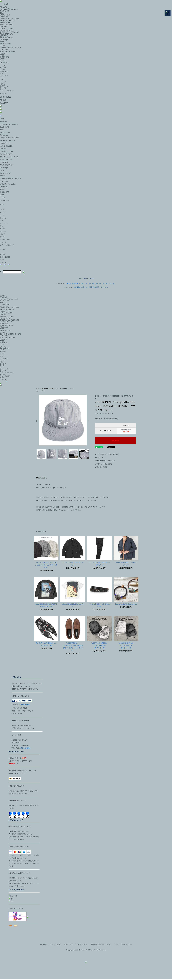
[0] (86, 266)
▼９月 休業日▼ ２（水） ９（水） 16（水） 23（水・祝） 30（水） (91, 283)
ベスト (2, 73)
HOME (5, 4)
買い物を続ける (101, 467)
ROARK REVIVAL (6, 34)
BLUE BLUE (4, 127)
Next (88, 421)
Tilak (1, 129)
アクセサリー (5, 87)
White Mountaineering (8, 51)
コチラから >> (76, 510)
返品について (100, 457)
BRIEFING (4, 49)
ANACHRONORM (6, 38)
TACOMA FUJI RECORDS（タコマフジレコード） (54, 388)
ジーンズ (3, 81)
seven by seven (5, 43)
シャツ (2, 69)
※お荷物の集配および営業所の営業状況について (91, 287)
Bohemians (4, 135)
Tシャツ (3, 68)
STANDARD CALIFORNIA (9, 138)
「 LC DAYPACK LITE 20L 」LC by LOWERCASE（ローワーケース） (126, 645)
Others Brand (4, 63)
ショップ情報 (55, 944)
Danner (2, 61)
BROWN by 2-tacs (6, 28)
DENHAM (3, 148)
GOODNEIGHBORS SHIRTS (10, 47)
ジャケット (4, 71)
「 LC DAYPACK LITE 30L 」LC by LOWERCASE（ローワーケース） (99, 645)
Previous (37, 421)
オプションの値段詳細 (103, 464)
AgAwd (2, 45)
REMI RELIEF (5, 143)
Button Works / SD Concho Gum (126, 604)
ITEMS (2, 65)
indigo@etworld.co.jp (25, 725)
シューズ (3, 89)
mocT (2, 42)
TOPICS (3, 93)
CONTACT (4, 103)
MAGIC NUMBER (6, 146)
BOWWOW (4, 36)
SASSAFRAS (5, 132)
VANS (2, 59)
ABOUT (3, 100)
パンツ (2, 79)
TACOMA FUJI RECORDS (9, 32)
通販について (69, 944)
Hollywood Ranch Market (9, 124)
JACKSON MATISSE (7, 140)
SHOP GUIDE (5, 97)
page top (43, 944)
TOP (37, 388)
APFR (2, 55)
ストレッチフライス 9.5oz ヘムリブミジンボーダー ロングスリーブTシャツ (46, 564)
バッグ (2, 83)
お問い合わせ (82, 944)
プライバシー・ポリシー (123, 944)
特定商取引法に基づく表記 (105, 460)
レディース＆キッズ (7, 90)
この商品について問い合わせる (107, 454)
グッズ (2, 85)
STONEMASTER (6, 30)
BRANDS (3, 121)
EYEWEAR (4, 53)
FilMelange (4, 40)
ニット (2, 77)
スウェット (4, 75)
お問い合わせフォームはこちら (23, 728)
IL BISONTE (4, 57)
